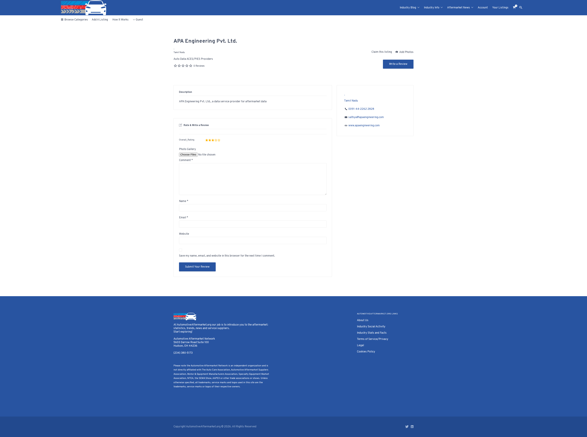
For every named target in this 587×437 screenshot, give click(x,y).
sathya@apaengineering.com (366, 117)
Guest (139, 20)
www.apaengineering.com (364, 125)
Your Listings (500, 7)
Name (183, 201)
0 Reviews (199, 66)
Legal (360, 345)
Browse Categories (76, 20)
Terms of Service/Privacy (372, 339)
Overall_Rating (186, 140)
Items (514, 7)
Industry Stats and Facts (372, 333)
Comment (186, 160)
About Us (362, 320)
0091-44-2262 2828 (361, 109)
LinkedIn (412, 426)
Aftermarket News (458, 7)
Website (184, 234)
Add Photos (406, 52)
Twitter (407, 426)
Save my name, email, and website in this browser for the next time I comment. (227, 256)
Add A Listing (100, 20)
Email (183, 217)
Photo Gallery (187, 149)
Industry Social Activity (371, 326)
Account (483, 7)
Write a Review (398, 64)
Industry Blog (408, 7)
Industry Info (431, 7)
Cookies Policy (366, 352)
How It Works (120, 20)
